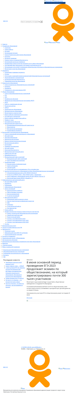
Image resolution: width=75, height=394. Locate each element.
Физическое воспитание (12, 139)
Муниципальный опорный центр (14, 152)
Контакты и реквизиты (8, 236)
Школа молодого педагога (14, 190)
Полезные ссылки (10, 231)
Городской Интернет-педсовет (13, 234)
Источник (29, 298)
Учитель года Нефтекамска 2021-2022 (18, 220)
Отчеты (7, 74)
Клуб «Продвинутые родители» (16, 160)
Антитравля (8, 144)
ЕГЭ (6, 95)
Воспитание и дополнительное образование (15, 132)
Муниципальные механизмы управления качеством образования (21, 241)
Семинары (10, 204)
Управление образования (9, 46)
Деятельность (6, 229)
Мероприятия (11, 127)
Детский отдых (9, 136)
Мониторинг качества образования (15, 69)
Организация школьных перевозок (15, 62)
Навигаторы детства (10, 153)
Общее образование (8, 92)
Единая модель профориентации (16, 164)
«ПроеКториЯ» (11, 167)
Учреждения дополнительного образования (16, 253)
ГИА (4, 257)
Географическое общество (12, 122)
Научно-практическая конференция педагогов (20, 201)
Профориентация (10, 162)
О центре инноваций (13, 196)
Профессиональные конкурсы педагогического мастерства (22, 211)
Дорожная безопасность (12, 150)
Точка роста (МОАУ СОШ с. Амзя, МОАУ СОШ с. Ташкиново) (24, 174)
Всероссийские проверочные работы (15, 118)
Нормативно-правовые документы (15, 72)
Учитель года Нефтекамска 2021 (16, 219)
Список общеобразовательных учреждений (17, 93)
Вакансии (5, 243)
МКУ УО (5, 21)
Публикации (8, 185)
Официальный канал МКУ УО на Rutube (16, 233)
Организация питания (11, 53)
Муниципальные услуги (9, 226)
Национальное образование (13, 109)
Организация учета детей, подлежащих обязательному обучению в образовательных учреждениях (33, 67)
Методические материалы (14, 129)
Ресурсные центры (10, 106)
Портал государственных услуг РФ (12, 227)
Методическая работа (11, 197)
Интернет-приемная (10, 58)
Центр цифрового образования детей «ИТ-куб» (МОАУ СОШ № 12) (26, 176)
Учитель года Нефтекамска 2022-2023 (18, 222)
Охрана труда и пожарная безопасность (16, 60)
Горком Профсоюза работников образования (18, 55)
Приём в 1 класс (9, 120)
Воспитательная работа (12, 143)
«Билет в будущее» (12, 166)
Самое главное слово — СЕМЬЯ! (15, 266)
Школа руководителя (13, 194)
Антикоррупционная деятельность (15, 79)
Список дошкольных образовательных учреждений (19, 85)
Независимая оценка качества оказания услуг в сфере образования (24, 63)
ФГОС (6, 102)
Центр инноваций (10, 189)
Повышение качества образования (15, 81)
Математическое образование (13, 111)
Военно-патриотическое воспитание (15, 141)
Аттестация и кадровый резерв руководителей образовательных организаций (27, 76)
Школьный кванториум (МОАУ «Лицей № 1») (20, 178)
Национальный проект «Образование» (13, 238)
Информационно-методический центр (13, 180)
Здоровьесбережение (11, 137)
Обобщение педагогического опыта (17, 199)
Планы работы (9, 49)
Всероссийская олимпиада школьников (16, 115)
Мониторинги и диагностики (13, 113)
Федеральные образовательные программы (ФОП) (19, 100)
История (7, 51)
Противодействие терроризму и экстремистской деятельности (23, 65)
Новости (4, 44)
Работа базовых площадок (14, 192)
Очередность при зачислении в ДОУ (15, 90)
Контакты (7, 56)
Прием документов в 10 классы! (15, 278)
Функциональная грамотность (13, 123)
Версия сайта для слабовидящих (55, 3)
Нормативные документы (14, 130)
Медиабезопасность (11, 155)
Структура (7, 48)
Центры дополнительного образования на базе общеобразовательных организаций (29, 171)
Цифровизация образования (13, 187)
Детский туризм (9, 148)
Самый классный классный (14, 215)
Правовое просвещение (12, 146)
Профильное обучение (11, 99)
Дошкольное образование (10, 83)
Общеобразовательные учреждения (13, 251)
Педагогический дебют (13, 217)
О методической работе (14, 206)
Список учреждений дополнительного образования (20, 134)
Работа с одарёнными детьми (13, 104)
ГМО (8, 203)
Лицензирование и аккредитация (14, 78)
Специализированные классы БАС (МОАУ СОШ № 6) (22, 173)
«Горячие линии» (7, 245)
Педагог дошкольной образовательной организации (22, 213)
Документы (5, 70)
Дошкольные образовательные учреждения (16, 250)
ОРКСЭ (7, 107)
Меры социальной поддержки (11, 247)
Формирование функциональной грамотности (20, 125)
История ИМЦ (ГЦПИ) (11, 181)
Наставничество (11, 208)
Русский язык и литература (12, 116)
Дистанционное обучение (9, 240)
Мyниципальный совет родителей (14, 157)
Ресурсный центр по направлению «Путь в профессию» (23, 169)
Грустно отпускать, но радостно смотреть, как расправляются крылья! (15, 285)
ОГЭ (6, 97)
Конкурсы (7, 86)
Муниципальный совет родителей (17, 159)
